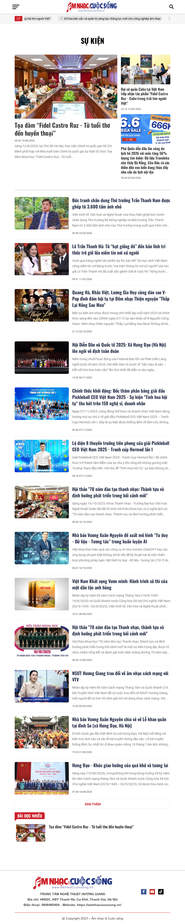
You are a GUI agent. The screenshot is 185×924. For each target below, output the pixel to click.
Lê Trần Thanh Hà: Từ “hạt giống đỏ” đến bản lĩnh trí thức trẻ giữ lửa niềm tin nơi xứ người (118, 249)
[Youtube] (152, 891)
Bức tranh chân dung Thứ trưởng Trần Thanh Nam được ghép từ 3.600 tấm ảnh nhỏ (121, 203)
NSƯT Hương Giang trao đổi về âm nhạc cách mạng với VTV (120, 676)
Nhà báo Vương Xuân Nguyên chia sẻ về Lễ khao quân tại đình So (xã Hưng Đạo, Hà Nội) (119, 722)
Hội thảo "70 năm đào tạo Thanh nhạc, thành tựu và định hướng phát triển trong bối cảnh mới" (118, 630)
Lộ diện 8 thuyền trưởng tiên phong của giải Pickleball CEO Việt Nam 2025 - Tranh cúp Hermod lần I (120, 446)
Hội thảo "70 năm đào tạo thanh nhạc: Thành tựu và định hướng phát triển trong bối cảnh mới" (118, 492)
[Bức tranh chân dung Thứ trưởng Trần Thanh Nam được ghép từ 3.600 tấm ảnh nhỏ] (42, 213)
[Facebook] (143, 891)
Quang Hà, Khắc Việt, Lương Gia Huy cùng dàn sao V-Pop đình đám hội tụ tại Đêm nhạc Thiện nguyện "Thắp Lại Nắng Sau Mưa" (120, 298)
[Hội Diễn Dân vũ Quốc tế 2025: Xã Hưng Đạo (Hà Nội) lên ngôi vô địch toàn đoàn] (42, 357)
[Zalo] (161, 891)
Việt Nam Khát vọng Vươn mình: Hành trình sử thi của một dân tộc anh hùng (119, 584)
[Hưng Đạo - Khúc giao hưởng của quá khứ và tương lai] (42, 778)
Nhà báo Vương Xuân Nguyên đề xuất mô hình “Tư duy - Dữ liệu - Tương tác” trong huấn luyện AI (120, 538)
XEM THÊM (93, 804)
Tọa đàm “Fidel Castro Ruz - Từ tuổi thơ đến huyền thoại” (62, 128)
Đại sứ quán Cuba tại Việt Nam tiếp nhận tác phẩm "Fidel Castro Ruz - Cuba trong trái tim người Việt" (144, 96)
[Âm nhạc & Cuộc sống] (92, 7)
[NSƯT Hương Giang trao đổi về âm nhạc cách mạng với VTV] (42, 686)
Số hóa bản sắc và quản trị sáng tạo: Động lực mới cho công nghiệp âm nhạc (94, 18)
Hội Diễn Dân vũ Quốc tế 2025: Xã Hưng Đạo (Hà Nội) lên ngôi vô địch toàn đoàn (119, 347)
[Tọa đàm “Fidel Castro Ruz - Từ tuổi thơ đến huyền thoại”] (66, 87)
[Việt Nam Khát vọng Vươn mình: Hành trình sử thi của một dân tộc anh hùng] (42, 594)
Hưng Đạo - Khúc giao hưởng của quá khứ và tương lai (120, 765)
